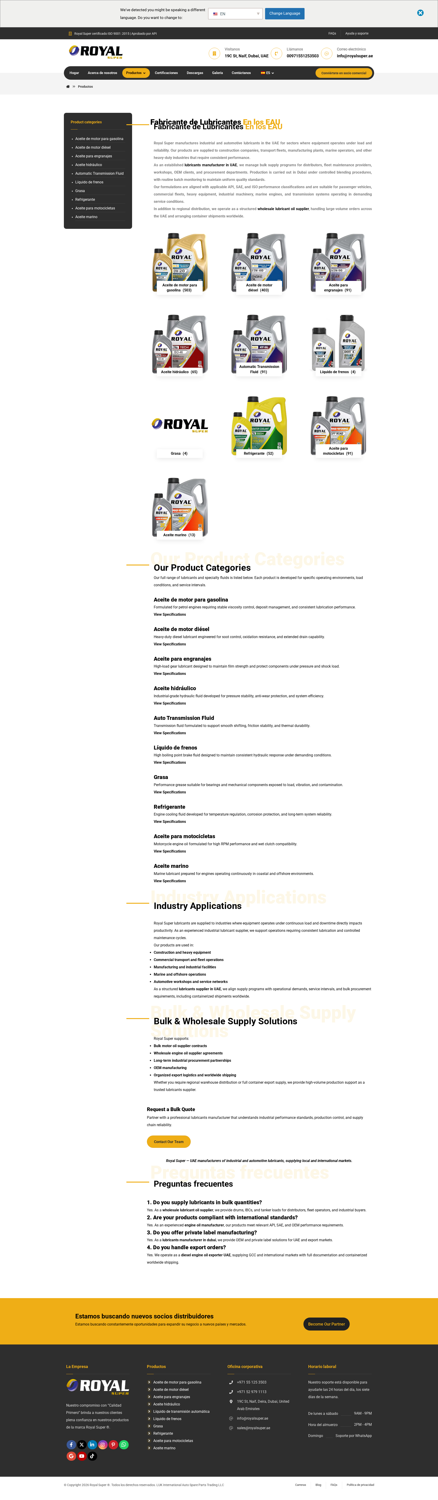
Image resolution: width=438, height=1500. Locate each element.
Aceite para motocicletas (95, 208)
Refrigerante (85, 199)
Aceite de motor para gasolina (99, 139)
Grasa (80, 191)
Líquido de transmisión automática (181, 1411)
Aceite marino (86, 217)
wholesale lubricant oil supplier (283, 209)
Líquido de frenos (89, 182)
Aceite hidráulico (88, 165)
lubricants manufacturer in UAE (211, 165)
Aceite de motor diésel (93, 147)
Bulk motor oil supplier (172, 1046)
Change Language (284, 13)
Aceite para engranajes (93, 156)
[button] (71, 1444)
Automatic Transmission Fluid (99, 173)
